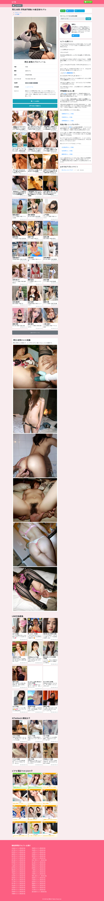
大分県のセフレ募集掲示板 (38, 889)
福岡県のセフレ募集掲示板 (38, 885)
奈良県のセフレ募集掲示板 (18, 876)
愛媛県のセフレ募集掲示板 (38, 883)
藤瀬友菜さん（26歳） (67, 154)
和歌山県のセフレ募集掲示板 (39, 876)
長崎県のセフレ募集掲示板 (38, 887)
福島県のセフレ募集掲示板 (18, 854)
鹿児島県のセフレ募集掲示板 (39, 891)
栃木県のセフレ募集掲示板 (18, 856)
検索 (89, 18)
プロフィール (18, 12)
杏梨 (70, 127)
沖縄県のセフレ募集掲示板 (18, 893)
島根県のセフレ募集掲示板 (38, 878)
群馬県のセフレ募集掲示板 (38, 856)
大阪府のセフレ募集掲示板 (18, 874)
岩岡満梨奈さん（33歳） (68, 120)
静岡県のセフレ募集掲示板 (38, 868)
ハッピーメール (29, 87)
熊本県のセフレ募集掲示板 (18, 889)
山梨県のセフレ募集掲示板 (18, 866)
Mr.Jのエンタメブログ (67, 170)
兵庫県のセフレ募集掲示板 (38, 874)
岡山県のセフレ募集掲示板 (18, 880)
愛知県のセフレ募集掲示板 (18, 870)
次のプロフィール (35, 332)
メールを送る (35, 101)
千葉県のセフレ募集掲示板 (38, 858)
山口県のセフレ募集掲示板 (18, 881)
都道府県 (18, 5)
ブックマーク (80, 11)
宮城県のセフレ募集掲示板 (38, 850)
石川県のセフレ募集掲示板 (18, 864)
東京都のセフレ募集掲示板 (18, 860)
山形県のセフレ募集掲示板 (38, 852)
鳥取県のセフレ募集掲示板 (18, 878)
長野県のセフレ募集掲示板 (38, 866)
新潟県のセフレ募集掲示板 (18, 862)
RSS (63, 11)
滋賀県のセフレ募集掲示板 (18, 872)
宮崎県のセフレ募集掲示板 (18, 891)
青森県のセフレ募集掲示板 (38, 848)
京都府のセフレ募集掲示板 (38, 872)
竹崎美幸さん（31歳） (67, 117)
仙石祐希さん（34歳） (67, 150)
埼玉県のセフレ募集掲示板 (18, 858)
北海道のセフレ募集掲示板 (18, 848)
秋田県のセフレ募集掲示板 (18, 852)
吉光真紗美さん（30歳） (68, 147)
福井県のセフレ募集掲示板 (38, 864)
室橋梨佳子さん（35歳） (68, 113)
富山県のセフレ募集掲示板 (38, 862)
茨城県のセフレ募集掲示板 (38, 854)
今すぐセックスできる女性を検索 (68, 16)
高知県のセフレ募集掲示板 (18, 885)
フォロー (76, 35)
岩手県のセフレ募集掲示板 (18, 850)
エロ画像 (17, 14)
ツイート (70, 11)
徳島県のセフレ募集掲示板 (38, 881)
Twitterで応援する (36, 106)
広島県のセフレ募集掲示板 (38, 880)
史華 (65, 93)
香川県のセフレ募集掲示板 (18, 883)
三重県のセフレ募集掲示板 (38, 870)
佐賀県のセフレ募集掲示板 (18, 887)
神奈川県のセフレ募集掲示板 (39, 860)
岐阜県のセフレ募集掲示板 (18, 868)
